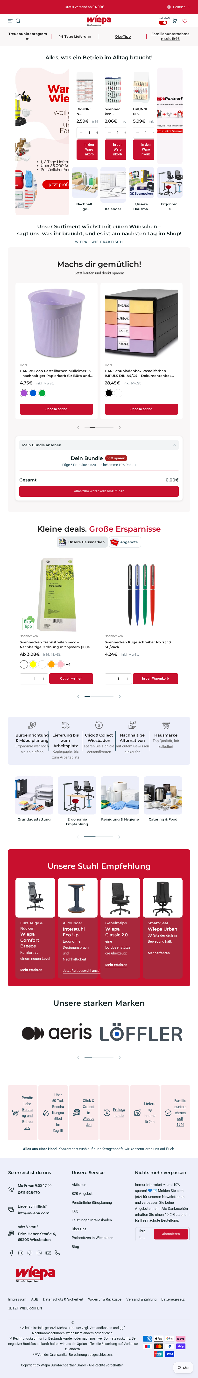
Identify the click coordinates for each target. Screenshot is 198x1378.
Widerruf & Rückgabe (104, 1299)
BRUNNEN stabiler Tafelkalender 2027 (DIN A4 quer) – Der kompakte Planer (85, 111)
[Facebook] (11, 1253)
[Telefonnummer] (57, 1253)
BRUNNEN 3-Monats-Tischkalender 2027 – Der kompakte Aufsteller (141, 111)
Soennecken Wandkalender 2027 (113, 111)
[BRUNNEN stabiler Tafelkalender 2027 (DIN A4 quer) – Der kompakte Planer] (85, 87)
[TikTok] (30, 1253)
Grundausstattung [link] (34, 819)
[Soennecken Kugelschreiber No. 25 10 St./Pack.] (141, 595)
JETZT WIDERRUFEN (25, 1308)
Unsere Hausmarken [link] (141, 206)
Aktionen (79, 1185)
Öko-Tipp (123, 36)
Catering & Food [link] (163, 819)
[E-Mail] (48, 1253)
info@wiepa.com (34, 1213)
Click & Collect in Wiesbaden (88, 1113)
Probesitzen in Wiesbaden (92, 1238)
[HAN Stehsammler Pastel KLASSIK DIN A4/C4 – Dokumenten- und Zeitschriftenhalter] (56, 323)
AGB (34, 1299)
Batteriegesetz (172, 1299)
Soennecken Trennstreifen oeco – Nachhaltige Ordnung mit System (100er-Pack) (56, 644)
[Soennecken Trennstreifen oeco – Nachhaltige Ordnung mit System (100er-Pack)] (56, 595)
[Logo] (99, 20)
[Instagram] (21, 1253)
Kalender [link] (113, 209)
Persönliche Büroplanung (92, 1202)
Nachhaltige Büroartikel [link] (84, 206)
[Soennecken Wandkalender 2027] (113, 87)
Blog (75, 1247)
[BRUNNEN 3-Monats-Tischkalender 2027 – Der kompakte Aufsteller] (141, 87)
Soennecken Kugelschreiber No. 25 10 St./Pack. (138, 644)
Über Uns (79, 1229)
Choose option (56, 409)
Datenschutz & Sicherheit (63, 1299)
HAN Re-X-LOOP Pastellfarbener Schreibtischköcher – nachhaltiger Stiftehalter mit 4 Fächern (135, 373)
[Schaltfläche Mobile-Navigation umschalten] (11, 20)
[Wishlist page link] (185, 20)
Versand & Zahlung (141, 1299)
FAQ (75, 1211)
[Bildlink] (34, 802)
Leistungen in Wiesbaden (92, 1220)
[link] (113, 1032)
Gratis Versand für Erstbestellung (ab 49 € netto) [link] (84, 7)
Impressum (17, 1299)
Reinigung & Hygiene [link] (120, 819)
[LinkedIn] (39, 1253)
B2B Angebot (82, 1193)
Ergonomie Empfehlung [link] (169, 206)
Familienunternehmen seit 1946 (170, 36)
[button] (178, 7)
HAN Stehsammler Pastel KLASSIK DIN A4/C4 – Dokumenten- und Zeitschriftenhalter (53, 373)
